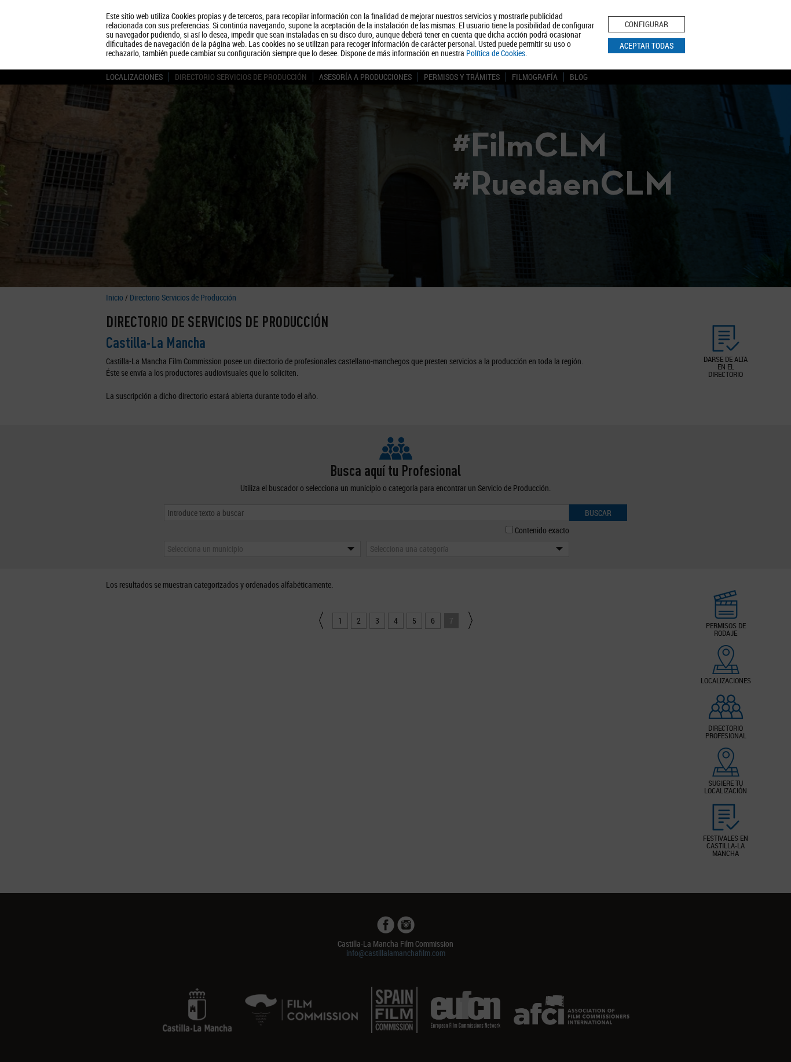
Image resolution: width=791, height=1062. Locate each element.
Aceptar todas (646, 45)
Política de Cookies (495, 52)
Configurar (646, 24)
